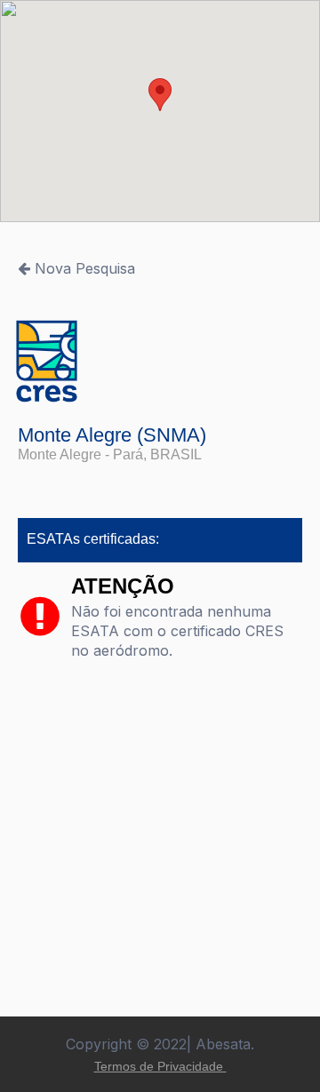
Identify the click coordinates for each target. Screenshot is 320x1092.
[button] (160, 94)
